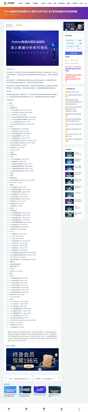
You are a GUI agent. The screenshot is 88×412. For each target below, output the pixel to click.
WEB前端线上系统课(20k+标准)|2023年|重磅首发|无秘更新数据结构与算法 (73, 102)
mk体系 (43, 3)
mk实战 (49, 3)
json (20, 112)
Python (26, 72)
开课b (55, 3)
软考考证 (75, 3)
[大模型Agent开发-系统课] (55, 391)
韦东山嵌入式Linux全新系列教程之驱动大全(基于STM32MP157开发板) (73, 109)
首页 (21, 3)
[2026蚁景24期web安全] (69, 162)
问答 (44, 410)
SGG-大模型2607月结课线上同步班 (78, 168)
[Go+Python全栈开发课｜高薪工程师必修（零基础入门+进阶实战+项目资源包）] (69, 189)
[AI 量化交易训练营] (69, 216)
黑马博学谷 (62, 3)
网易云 (69, 3)
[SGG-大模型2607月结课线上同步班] (69, 169)
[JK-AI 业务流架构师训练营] (69, 203)
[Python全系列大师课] (40, 390)
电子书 (81, 3)
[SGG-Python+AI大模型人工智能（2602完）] (69, 209)
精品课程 (6, 14)
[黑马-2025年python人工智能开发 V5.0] (25, 389)
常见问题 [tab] (19, 25)
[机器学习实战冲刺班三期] (69, 183)
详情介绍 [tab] (10, 25)
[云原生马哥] (69, 196)
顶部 (79, 410)
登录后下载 (73, 53)
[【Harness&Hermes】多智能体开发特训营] (69, 176)
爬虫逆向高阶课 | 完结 (73, 92)
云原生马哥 (78, 193)
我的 (62, 410)
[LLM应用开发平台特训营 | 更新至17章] (10, 390)
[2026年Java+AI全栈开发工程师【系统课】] (69, 156)
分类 (26, 410)
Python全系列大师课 (39, 394)
